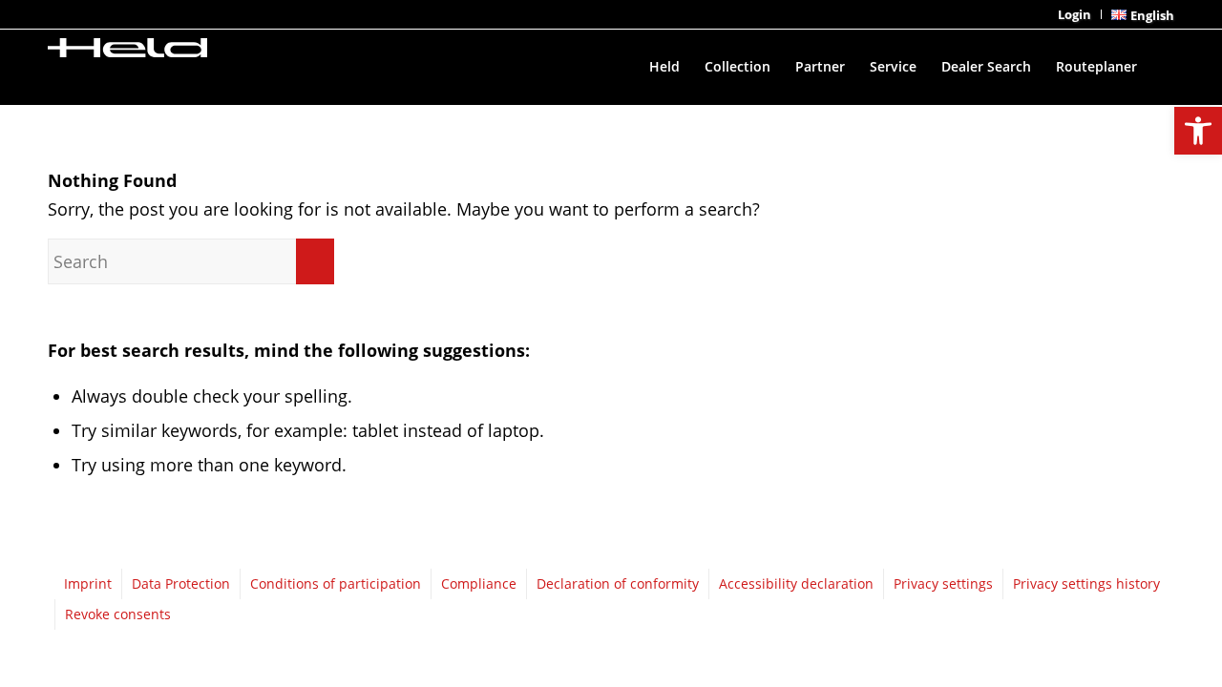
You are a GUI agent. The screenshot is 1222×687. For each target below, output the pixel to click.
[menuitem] (1075, 14)
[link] (1198, 131)
